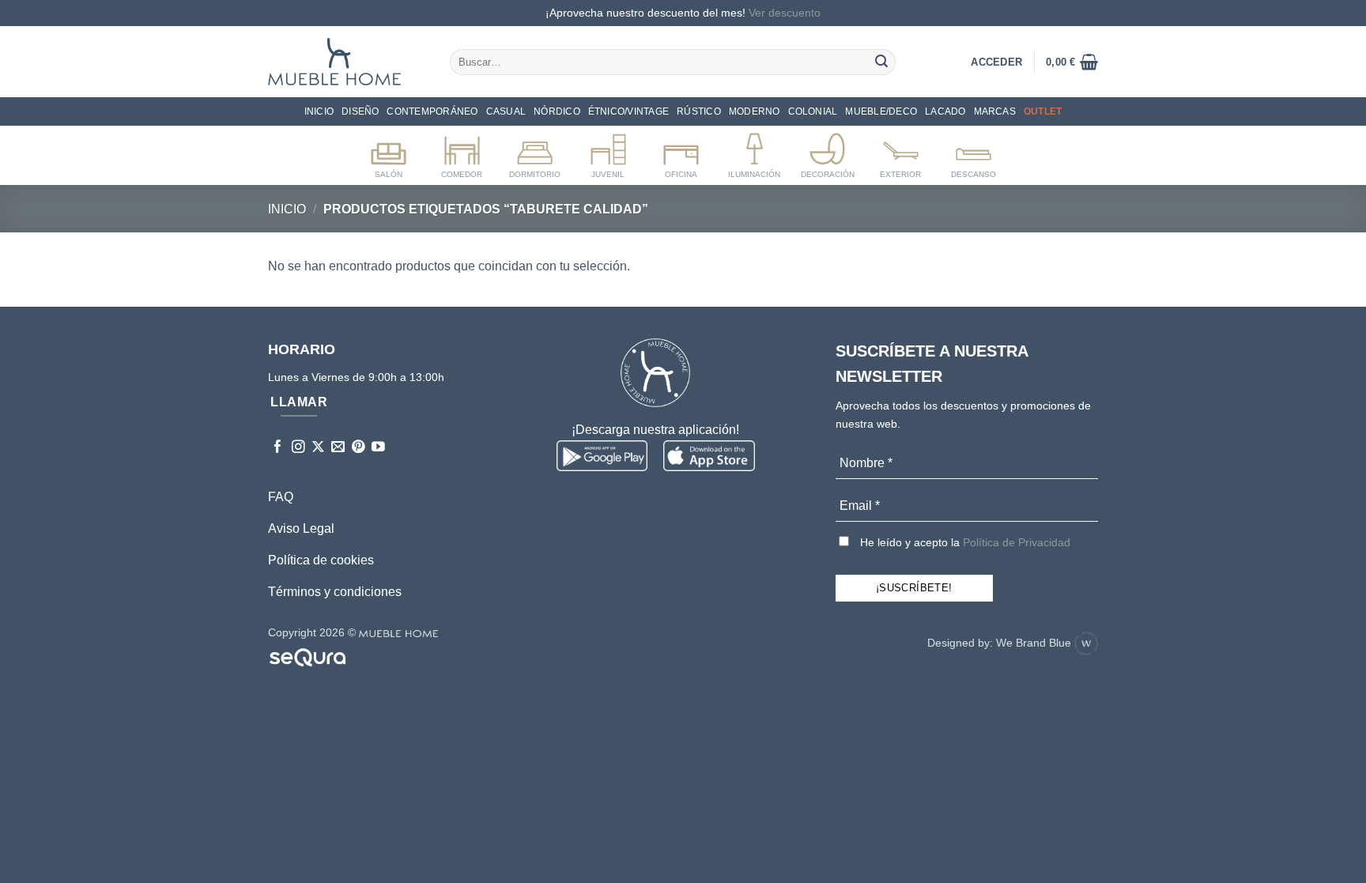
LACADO (945, 111)
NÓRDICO (557, 111)
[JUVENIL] (608, 152)
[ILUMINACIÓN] (754, 152)
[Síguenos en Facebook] (278, 447)
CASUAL (506, 111)
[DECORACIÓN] (827, 152)
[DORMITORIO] (534, 152)
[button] (1072, 61)
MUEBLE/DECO (881, 111)
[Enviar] (881, 61)
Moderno (754, 111)
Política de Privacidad (1016, 542)
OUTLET (1043, 111)
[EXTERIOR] (900, 152)
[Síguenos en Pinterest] (358, 447)
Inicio (319, 111)
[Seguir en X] (318, 447)
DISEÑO (360, 111)
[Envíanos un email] (338, 447)
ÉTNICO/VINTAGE (628, 111)
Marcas (995, 111)
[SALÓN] (388, 152)
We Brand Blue (1035, 642)
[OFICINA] (681, 152)
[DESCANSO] (973, 152)
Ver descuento (785, 12)
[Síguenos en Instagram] (298, 447)
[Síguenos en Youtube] (378, 447)
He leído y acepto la (963, 542)
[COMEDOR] (462, 152)
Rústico (699, 111)
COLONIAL (813, 111)
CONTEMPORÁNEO (432, 111)
